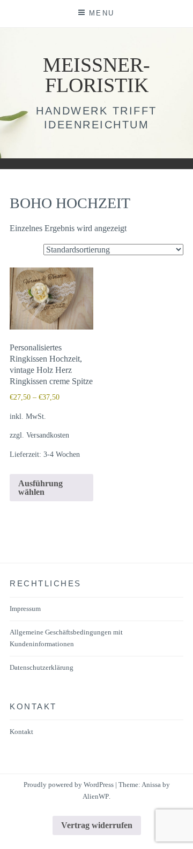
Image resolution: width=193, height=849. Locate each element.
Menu (102, 13)
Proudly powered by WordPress (69, 785)
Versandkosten (47, 435)
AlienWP (96, 796)
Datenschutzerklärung (41, 667)
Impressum (25, 609)
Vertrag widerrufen (96, 825)
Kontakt (21, 732)
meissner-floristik (96, 74)
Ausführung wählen (40, 487)
